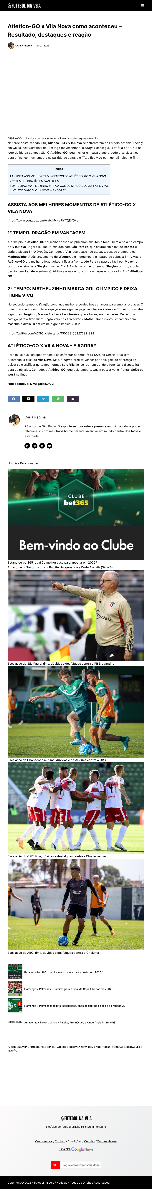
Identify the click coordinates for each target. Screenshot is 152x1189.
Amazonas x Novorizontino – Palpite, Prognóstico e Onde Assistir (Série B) (60, 567)
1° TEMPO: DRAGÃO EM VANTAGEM (35, 181)
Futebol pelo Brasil (42, 1047)
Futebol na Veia (17, 1047)
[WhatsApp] (58, 399)
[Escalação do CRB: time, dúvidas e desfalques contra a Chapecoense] (76, 808)
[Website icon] (34, 446)
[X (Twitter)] (28, 399)
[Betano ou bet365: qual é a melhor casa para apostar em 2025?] (76, 514)
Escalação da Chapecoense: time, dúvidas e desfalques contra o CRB (57, 760)
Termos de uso (107, 1141)
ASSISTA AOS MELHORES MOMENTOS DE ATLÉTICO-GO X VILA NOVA (58, 176)
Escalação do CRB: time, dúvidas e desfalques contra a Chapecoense (57, 856)
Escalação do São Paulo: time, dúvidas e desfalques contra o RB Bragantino (61, 663)
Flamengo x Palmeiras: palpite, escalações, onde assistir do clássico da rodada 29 (74, 1005)
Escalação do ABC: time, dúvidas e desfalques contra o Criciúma (53, 953)
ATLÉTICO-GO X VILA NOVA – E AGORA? (38, 190)
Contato (60, 1141)
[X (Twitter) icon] (42, 446)
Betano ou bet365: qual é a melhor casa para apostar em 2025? (52, 562)
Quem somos (43, 1141)
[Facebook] (14, 399)
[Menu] (142, 5)
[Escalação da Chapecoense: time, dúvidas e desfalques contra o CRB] (76, 712)
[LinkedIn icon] (27, 446)
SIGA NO (65, 1149)
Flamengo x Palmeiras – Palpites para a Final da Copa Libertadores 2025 (68, 989)
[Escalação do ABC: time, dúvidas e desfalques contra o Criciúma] (76, 904)
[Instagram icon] (49, 446)
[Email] (73, 399)
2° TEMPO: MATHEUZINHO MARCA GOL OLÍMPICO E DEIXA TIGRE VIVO (59, 185)
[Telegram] (43, 399)
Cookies (89, 1141)
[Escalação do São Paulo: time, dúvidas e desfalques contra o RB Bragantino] (76, 615)
